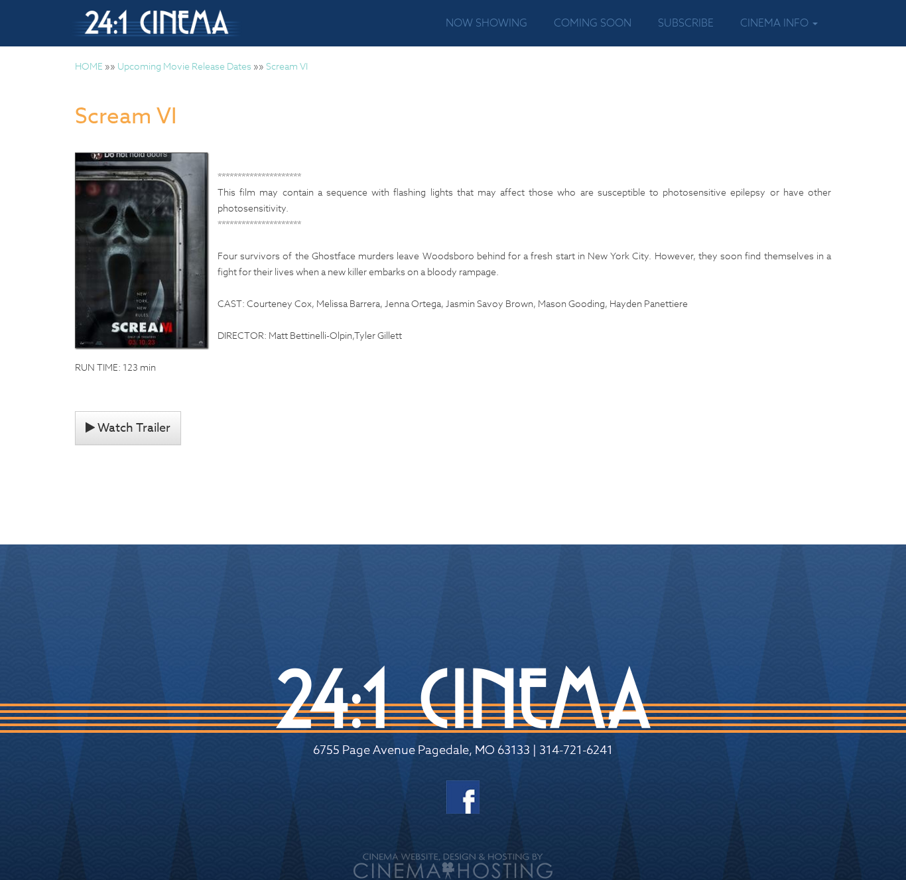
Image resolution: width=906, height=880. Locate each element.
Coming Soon (592, 23)
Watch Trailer (132, 428)
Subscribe (686, 23)
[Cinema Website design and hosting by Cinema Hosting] (453, 865)
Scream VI (287, 66)
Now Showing (486, 23)
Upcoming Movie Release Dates (184, 66)
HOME (89, 66)
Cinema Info (775, 23)
